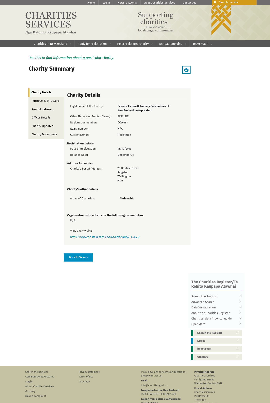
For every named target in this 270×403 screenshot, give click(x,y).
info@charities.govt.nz (154, 385)
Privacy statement (89, 372)
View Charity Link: (81, 230)
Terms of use (86, 377)
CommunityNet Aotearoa (39, 377)
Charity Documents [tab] (44, 134)
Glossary (202, 357)
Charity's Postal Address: (86, 168)
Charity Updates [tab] (42, 126)
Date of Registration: (83, 148)
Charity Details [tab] (41, 92)
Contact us (189, 2)
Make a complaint (35, 396)
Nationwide (127, 198)
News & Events (127, 2)
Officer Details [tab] (40, 117)
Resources (204, 348)
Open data (198, 324)
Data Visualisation (203, 307)
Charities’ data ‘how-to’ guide (211, 318)
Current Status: (79, 135)
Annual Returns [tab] (41, 109)
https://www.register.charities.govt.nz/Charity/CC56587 (105, 237)
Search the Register (204, 296)
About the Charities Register (210, 313)
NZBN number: (79, 128)
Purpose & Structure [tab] (45, 100)
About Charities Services (159, 2)
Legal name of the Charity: (87, 106)
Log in (106, 2)
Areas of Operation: (82, 198)
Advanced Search (202, 302)
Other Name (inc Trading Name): (90, 116)
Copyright (84, 381)
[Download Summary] (186, 70)
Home (91, 2)
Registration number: (83, 122)
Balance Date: (79, 155)
